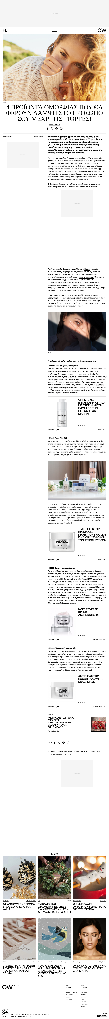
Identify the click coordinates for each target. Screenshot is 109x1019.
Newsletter (69, 997)
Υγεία (82, 985)
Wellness (83, 990)
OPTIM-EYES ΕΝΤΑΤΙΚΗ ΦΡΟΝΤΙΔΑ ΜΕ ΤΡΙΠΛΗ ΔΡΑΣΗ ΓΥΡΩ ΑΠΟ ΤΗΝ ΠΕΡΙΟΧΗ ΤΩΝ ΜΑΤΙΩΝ (91, 407)
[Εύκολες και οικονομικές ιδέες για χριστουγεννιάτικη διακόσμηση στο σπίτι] (54, 877)
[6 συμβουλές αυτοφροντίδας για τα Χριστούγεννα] (89, 877)
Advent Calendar (54, 124)
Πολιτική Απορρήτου (71, 992)
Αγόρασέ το (52, 429)
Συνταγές (83, 994)
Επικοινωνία (69, 999)
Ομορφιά (83, 997)
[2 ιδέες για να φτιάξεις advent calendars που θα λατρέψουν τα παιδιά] (19, 939)
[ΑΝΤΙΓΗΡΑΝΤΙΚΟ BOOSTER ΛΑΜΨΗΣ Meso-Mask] (62, 689)
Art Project (6, 900)
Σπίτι (39, 900)
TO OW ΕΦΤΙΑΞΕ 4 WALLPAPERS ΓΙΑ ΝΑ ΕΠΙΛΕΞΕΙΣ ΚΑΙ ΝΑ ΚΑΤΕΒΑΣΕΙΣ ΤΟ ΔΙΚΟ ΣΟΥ (52, 971)
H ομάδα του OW (70, 990)
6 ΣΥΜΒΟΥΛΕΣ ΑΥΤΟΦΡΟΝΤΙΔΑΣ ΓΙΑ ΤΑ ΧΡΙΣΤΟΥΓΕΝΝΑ (89, 907)
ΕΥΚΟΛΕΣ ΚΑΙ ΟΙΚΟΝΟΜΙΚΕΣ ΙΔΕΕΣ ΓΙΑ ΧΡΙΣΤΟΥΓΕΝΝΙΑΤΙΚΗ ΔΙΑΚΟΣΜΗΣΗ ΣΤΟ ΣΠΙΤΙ (54, 908)
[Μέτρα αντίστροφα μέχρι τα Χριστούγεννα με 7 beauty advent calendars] (98, 724)
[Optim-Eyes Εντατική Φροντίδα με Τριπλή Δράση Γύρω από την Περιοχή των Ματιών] (62, 413)
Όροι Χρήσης (69, 994)
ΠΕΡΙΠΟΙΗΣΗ (80, 751)
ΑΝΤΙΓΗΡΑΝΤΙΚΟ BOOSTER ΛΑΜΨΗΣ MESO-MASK (90, 679)
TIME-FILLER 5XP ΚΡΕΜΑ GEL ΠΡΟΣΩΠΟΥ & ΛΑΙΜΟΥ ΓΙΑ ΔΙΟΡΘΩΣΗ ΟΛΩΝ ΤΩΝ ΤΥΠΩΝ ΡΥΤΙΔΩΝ (92, 535)
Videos (83, 1006)
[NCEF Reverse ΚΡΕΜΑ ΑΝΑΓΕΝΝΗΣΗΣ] (62, 622)
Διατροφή (84, 992)
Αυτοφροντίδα (77, 900)
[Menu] (54, 30)
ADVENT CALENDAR (55, 751)
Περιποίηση (76, 962)
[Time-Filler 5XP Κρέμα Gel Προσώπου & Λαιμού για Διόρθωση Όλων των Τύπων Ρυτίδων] (62, 542)
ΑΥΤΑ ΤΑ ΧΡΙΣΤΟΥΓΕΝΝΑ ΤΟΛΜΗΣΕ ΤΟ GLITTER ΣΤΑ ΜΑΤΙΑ (89, 968)
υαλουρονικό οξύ (64, 288)
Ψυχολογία (84, 987)
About (67, 985)
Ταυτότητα (69, 987)
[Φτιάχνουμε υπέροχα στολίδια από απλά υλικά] (19, 877)
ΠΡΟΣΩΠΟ (100, 751)
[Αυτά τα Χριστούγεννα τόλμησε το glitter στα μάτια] (89, 939)
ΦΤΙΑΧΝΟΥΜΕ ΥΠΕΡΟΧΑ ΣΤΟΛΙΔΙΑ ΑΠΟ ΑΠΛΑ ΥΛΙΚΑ (19, 907)
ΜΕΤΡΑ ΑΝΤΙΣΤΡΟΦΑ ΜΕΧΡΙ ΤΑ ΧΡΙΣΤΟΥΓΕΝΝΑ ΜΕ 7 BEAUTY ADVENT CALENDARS (61, 723)
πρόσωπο (84, 171)
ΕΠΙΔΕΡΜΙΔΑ (90, 751)
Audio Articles (85, 1004)
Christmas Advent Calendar (10, 962)
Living (82, 999)
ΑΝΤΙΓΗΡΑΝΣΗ (69, 751)
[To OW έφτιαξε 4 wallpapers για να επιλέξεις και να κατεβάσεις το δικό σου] (54, 939)
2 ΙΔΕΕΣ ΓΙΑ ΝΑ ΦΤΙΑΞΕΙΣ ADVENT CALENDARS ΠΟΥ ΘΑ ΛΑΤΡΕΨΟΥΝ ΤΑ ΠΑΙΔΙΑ (19, 970)
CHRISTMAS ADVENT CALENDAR (60, 755)
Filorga (87, 269)
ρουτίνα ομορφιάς (86, 277)
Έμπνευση (83, 1001)
